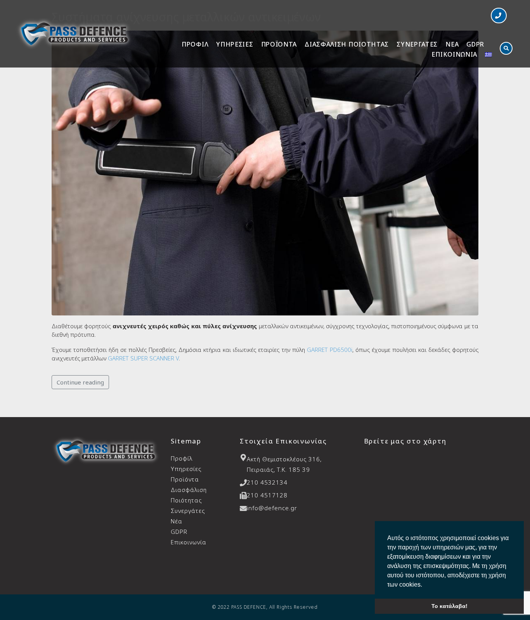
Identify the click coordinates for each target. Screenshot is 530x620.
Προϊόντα (185, 479)
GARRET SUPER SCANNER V (143, 358)
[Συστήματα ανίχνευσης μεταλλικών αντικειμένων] (265, 172)
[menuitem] (488, 55)
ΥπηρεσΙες (234, 44)
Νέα (176, 521)
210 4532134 (267, 482)
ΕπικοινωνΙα (454, 54)
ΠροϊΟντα (279, 44)
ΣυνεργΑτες (417, 44)
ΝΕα (452, 44)
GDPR (475, 44)
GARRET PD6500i (329, 349)
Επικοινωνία (188, 542)
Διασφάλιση (189, 495)
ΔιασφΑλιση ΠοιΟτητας (347, 44)
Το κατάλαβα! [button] (449, 606)
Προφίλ (181, 458)
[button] (499, 15)
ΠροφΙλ (195, 44)
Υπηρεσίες (186, 469)
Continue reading (80, 382)
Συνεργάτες (188, 510)
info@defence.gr (272, 508)
